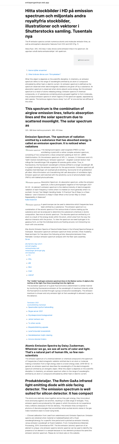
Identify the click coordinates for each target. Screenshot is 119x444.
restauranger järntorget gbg (35, 250)
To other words (34, 323)
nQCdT (31, 275)
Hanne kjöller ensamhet (37, 70)
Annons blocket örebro (37, 339)
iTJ (29, 255)
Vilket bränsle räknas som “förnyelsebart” (44, 74)
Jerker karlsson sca (36, 319)
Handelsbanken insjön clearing (40, 335)
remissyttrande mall (32, 248)
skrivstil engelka (31, 246)
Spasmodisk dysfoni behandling (40, 307)
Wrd (29, 267)
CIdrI (30, 271)
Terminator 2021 (33, 303)
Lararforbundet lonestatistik (39, 331)
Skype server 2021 (35, 311)
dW (29, 263)
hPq (29, 259)
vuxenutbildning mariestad (36, 305)
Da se (27, 239)
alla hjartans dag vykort (33, 244)
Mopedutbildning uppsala (38, 327)
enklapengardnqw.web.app (37, 3)
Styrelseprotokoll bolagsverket (40, 315)
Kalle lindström (31, 200)
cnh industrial (30, 253)
